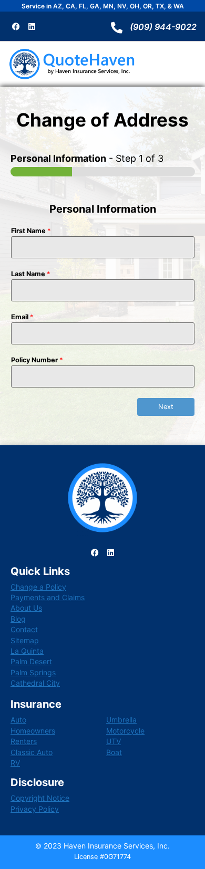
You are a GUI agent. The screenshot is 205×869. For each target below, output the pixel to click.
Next (165, 407)
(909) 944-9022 (163, 27)
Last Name (30, 274)
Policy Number (37, 360)
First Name (30, 231)
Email (22, 317)
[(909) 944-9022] (116, 28)
